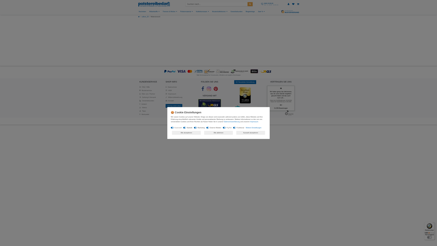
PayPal (228, 128)
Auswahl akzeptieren (250, 133)
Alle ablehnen (218, 133)
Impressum (254, 122)
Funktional (240, 128)
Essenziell (178, 128)
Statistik (189, 128)
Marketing (201, 128)
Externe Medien (215, 128)
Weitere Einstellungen (253, 128)
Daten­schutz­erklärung (232, 122)
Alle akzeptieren (186, 133)
